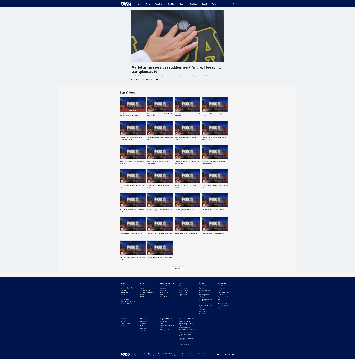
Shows (201, 283)
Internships (221, 301)
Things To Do (163, 297)
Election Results (125, 326)
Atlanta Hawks (183, 290)
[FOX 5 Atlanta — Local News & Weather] (127, 4)
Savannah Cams (145, 290)
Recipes (161, 295)
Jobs (219, 299)
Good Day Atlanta (166, 283)
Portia (200, 292)
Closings (142, 286)
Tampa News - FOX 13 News (166, 322)
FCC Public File (222, 303)
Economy (143, 324)
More (214, 4)
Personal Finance (145, 321)
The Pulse (201, 288)
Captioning (221, 308)
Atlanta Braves (183, 286)
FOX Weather (144, 297)
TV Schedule (202, 313)
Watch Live (201, 309)
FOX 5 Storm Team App (147, 292)
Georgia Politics (125, 324)
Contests (220, 290)
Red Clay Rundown (204, 290)
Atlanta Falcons (183, 288)
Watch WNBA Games (185, 342)
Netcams (143, 288)
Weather (143, 283)
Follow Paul (162, 290)
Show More (178, 268)
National (123, 290)
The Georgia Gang (203, 295)
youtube (218, 354)
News (123, 283)
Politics (123, 295)
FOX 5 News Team (223, 292)
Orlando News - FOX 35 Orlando (166, 326)
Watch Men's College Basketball (185, 335)
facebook (221, 354)
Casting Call (162, 288)
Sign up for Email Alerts (225, 297)
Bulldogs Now (202, 297)
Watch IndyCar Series (185, 332)
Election (124, 319)
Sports (181, 283)
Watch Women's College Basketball (186, 339)
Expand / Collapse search (233, 4)
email (232, 354)
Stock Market (144, 328)
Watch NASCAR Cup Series (187, 330)
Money (143, 319)
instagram (229, 354)
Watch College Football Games (186, 324)
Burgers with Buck (164, 286)
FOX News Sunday (126, 303)
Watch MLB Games (185, 327)
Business (142, 326)
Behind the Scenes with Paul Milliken (205, 300)
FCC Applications (223, 306)
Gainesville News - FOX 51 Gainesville (167, 330)
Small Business (144, 330)
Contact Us (221, 295)
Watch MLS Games (184, 344)
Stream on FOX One (187, 319)
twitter (225, 354)
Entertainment (125, 299)
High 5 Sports (183, 295)
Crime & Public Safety (127, 288)
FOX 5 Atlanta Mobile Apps (129, 301)
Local (122, 286)
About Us (222, 283)
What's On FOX (203, 311)
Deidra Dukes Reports (205, 303)
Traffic (142, 295)
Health (122, 297)
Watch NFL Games (184, 321)
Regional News (165, 319)
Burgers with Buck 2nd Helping (205, 306)
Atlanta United (183, 292)
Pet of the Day (163, 292)
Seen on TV (221, 288)
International (124, 292)
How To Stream (222, 286)
